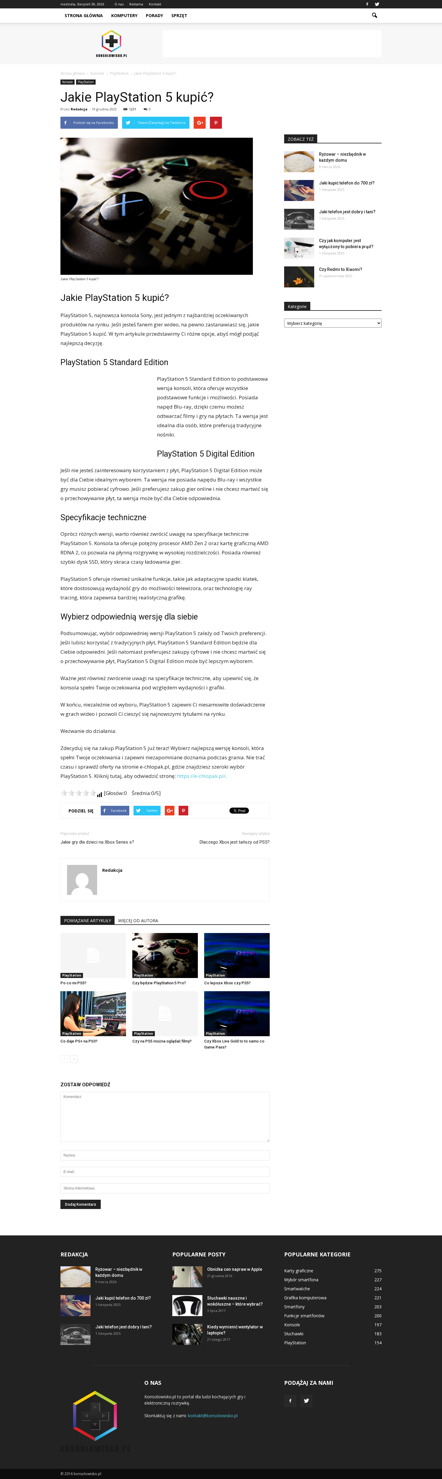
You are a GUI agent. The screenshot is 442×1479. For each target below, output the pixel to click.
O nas (119, 4)
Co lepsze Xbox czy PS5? (227, 983)
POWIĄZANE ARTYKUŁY (87, 920)
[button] (374, 15)
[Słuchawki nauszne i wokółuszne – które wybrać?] (187, 1305)
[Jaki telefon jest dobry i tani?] (299, 219)
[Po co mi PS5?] (93, 955)
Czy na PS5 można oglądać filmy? (162, 1041)
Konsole (67, 82)
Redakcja (79, 109)
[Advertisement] (272, 43)
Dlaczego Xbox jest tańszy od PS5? (235, 842)
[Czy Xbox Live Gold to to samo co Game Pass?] (237, 1013)
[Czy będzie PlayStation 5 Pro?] (165, 955)
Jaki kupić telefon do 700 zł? (347, 183)
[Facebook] (367, 4)
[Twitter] (377, 4)
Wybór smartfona (301, 1279)
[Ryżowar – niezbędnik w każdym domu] (299, 161)
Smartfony (294, 1307)
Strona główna (84, 15)
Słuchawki (293, 1333)
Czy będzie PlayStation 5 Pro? (159, 983)
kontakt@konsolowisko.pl (213, 1415)
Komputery (124, 15)
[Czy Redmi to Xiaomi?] (299, 276)
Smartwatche (297, 1289)
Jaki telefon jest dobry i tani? (347, 211)
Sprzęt (179, 15)
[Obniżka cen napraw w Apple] (187, 1276)
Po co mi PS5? (73, 983)
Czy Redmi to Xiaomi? (340, 269)
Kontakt (155, 4)
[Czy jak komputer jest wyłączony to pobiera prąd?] (299, 248)
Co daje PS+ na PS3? (78, 1041)
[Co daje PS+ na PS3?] (93, 1013)
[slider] (78, 792)
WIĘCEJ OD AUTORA (138, 920)
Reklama (136, 4)
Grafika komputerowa (305, 1297)
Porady (154, 15)
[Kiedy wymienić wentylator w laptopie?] (187, 1334)
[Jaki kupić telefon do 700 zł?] (299, 190)
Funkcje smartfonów (304, 1315)
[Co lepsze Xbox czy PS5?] (237, 955)
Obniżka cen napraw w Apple (234, 1269)
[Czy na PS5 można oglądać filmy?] (165, 1013)
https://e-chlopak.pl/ (201, 775)
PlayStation (86, 82)
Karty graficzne (298, 1271)
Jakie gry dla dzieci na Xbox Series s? (97, 842)
